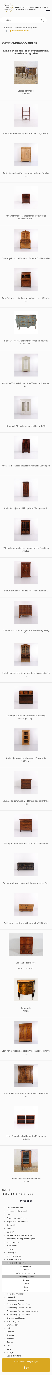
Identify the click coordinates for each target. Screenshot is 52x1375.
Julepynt (10, 1232)
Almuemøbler (26, 1266)
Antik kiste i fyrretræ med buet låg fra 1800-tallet (26, 923)
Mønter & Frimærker (15, 1294)
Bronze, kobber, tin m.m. (17, 1218)
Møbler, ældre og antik (26, 27)
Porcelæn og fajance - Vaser (18, 1314)
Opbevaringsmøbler (26, 1277)
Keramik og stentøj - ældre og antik (21, 1239)
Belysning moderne (15, 1208)
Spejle (26, 1283)
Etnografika (11, 1225)
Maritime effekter (14, 1256)
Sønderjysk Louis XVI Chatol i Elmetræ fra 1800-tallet (26, 258)
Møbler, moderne (14, 1259)
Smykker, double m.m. (16, 1318)
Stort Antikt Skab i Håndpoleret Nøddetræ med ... (26, 591)
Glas (9, 1228)
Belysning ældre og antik (17, 1211)
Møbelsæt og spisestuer (26, 1273)
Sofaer (26, 1280)
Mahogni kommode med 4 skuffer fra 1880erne (26, 843)
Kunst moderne (13, 1242)
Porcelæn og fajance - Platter (19, 1308)
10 (27, 1193)
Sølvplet (10, 1332)
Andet (26, 1290)
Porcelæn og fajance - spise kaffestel (22, 1311)
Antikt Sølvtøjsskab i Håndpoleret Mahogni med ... (26, 508)
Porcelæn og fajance (15, 1301)
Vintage (10, 1352)
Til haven (10, 1339)
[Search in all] (42, 20)
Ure (8, 1345)
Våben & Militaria (14, 1356)
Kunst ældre (12, 1246)
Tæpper (10, 1342)
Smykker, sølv (12, 1325)
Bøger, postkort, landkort (17, 1221)
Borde (26, 1270)
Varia (9, 1349)
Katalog (8, 27)
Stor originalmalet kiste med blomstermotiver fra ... (26, 883)
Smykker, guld (13, 1321)
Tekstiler (10, 1335)
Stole (26, 1287)
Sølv (9, 1328)
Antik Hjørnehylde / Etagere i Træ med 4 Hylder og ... (26, 133)
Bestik (9, 1215)
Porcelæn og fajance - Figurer (19, 1304)
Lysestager (11, 1252)
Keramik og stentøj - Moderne (19, 1235)
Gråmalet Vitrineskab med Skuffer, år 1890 (25, 426)
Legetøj (10, 1249)
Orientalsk (11, 1297)
